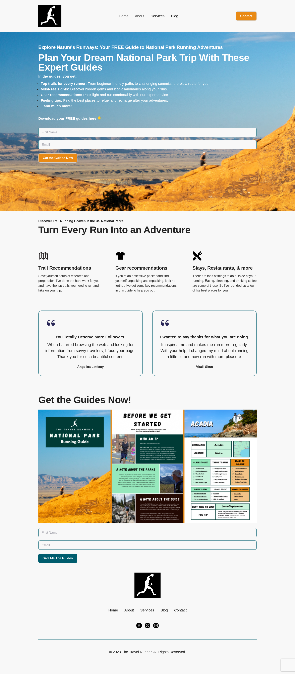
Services (158, 16)
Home (123, 16)
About (139, 16)
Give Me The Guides (58, 558)
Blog (174, 16)
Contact (246, 16)
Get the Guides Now (58, 158)
